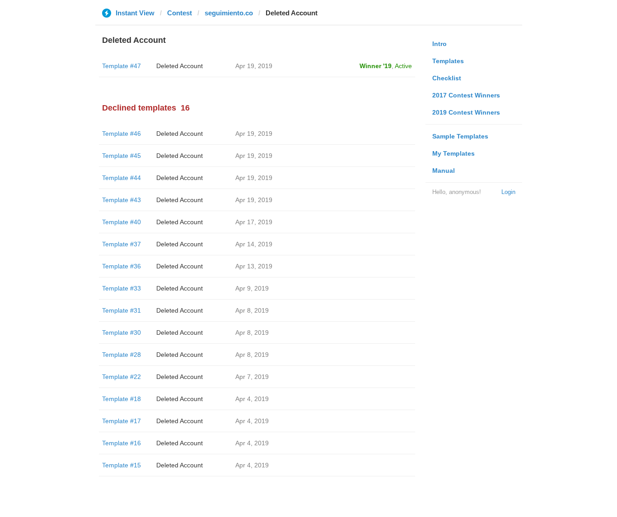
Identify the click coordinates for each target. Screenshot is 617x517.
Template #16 (121, 443)
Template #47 (121, 65)
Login (508, 192)
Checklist (446, 78)
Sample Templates (460, 136)
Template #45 (121, 155)
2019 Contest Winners (466, 112)
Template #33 (121, 288)
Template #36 (121, 266)
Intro (439, 43)
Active (403, 65)
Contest (179, 13)
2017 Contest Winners (466, 95)
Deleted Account (179, 65)
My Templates (453, 153)
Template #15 (121, 465)
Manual (443, 170)
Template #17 (121, 421)
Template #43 (121, 199)
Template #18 (121, 398)
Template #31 (121, 310)
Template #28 (121, 354)
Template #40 (121, 222)
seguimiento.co (229, 13)
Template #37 (121, 244)
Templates (448, 61)
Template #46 (121, 133)
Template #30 (121, 332)
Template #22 (121, 376)
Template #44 (121, 177)
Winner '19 (376, 65)
